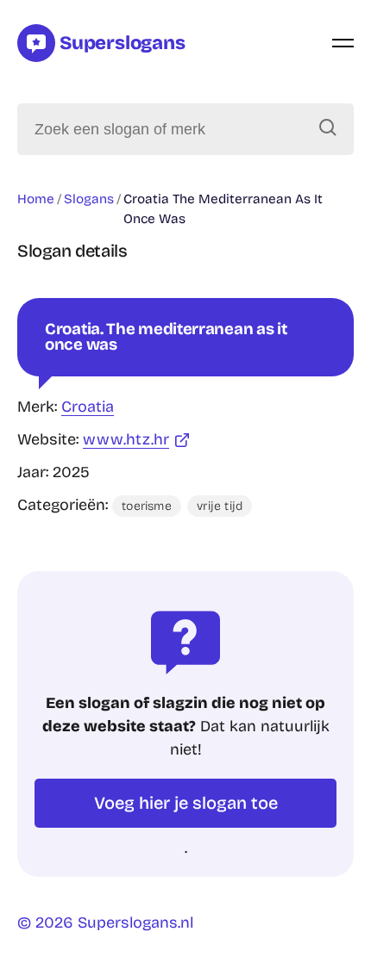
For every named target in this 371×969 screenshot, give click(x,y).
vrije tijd (219, 506)
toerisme (147, 506)
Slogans (89, 199)
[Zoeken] (328, 129)
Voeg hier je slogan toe (186, 802)
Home (35, 199)
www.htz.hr (126, 439)
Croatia (87, 406)
